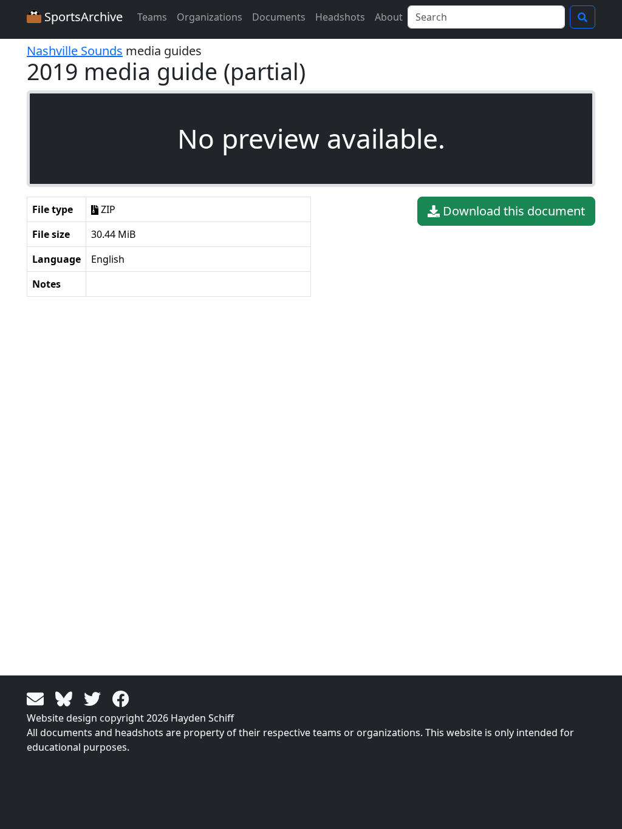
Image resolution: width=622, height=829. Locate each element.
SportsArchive (82, 16)
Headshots (340, 17)
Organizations (209, 17)
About (389, 17)
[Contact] (37, 697)
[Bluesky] (66, 697)
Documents (279, 17)
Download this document (512, 211)
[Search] (582, 17)
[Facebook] (120, 697)
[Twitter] (94, 697)
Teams (152, 17)
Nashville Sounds (75, 50)
